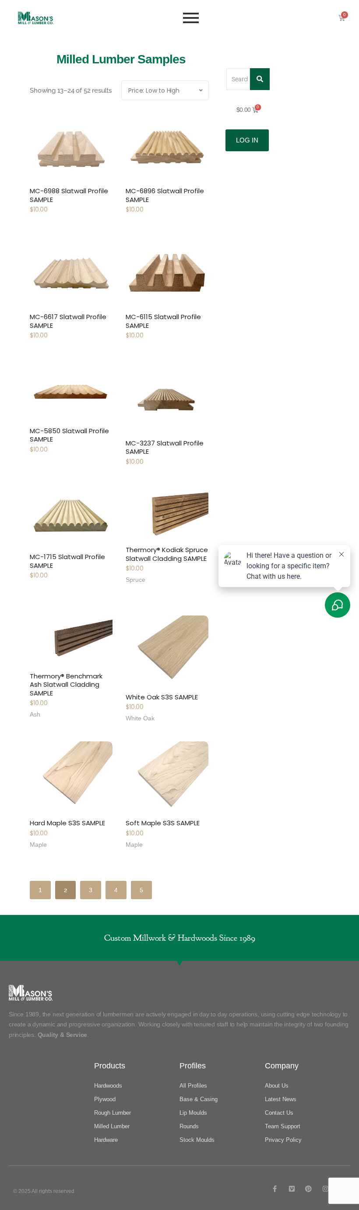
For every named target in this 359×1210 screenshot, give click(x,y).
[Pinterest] (308, 1189)
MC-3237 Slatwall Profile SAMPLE (165, 447)
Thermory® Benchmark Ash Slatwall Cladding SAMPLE (66, 685)
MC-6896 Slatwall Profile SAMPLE (165, 195)
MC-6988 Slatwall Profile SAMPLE (69, 195)
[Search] (260, 79)
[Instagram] (325, 1189)
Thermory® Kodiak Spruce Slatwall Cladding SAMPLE (167, 554)
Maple (38, 844)
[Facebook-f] (274, 1189)
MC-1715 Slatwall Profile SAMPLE (67, 561)
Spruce (135, 579)
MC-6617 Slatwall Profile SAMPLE (68, 321)
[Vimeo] (292, 1189)
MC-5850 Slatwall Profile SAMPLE (69, 435)
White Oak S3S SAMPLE (162, 697)
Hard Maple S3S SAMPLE (67, 823)
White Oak (140, 718)
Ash (35, 714)
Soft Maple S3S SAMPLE (163, 823)
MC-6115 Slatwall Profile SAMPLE (163, 321)
